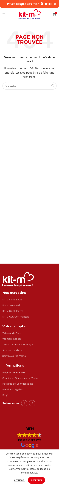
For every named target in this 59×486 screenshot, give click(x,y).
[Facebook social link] (24, 403)
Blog (5, 395)
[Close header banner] (55, 4)
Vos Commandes (12, 338)
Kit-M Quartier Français (15, 316)
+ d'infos (19, 480)
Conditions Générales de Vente (20, 378)
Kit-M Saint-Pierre (12, 311)
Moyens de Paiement (14, 372)
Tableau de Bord (11, 333)
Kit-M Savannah (11, 305)
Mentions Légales (12, 389)
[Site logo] (30, 14)
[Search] (53, 86)
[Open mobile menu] (4, 14)
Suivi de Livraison (12, 350)
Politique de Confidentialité (17, 383)
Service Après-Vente (14, 356)
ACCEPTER (36, 480)
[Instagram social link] (32, 403)
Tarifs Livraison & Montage (17, 344)
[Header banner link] (25, 4)
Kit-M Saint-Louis (12, 299)
